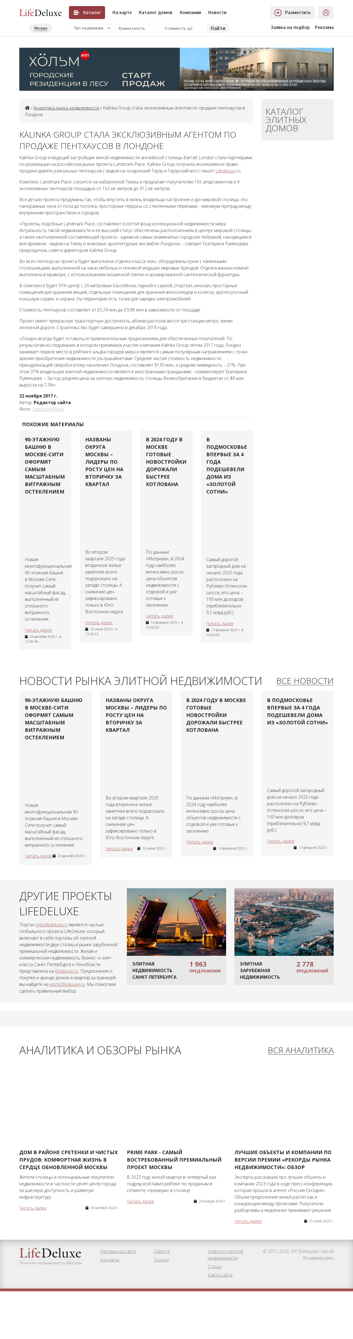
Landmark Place (48, 409)
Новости (217, 12)
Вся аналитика (301, 1050)
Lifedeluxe (225, 171)
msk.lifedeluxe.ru (52, 925)
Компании (190, 12)
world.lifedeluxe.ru (67, 984)
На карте (122, 12)
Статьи (215, 1266)
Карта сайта (220, 1275)
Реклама (324, 27)
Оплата (161, 1260)
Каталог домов (155, 12)
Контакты (109, 1260)
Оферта (162, 1251)
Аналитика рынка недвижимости (66, 108)
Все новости (305, 681)
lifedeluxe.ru (66, 971)
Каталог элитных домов (286, 119)
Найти (218, 28)
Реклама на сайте (118, 1251)
